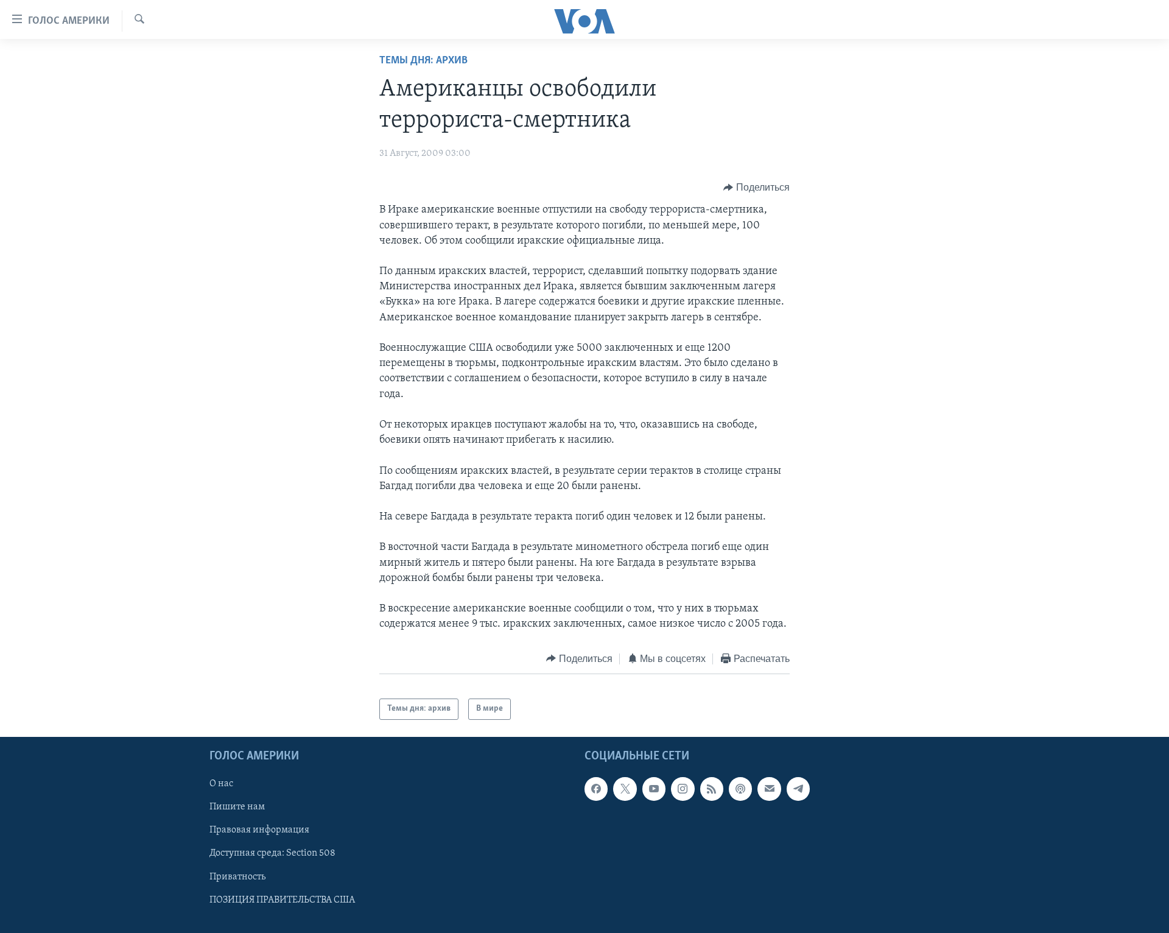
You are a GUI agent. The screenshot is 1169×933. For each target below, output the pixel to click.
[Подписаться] (769, 788)
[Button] (756, 187)
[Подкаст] (740, 788)
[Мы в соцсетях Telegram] (798, 788)
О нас (221, 784)
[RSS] (711, 788)
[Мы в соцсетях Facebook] (596, 788)
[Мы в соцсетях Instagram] (682, 788)
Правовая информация (259, 830)
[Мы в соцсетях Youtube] (653, 788)
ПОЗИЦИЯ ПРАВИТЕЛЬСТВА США (282, 899)
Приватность (237, 876)
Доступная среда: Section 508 (272, 853)
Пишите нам (237, 807)
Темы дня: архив (423, 60)
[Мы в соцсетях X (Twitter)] (624, 788)
